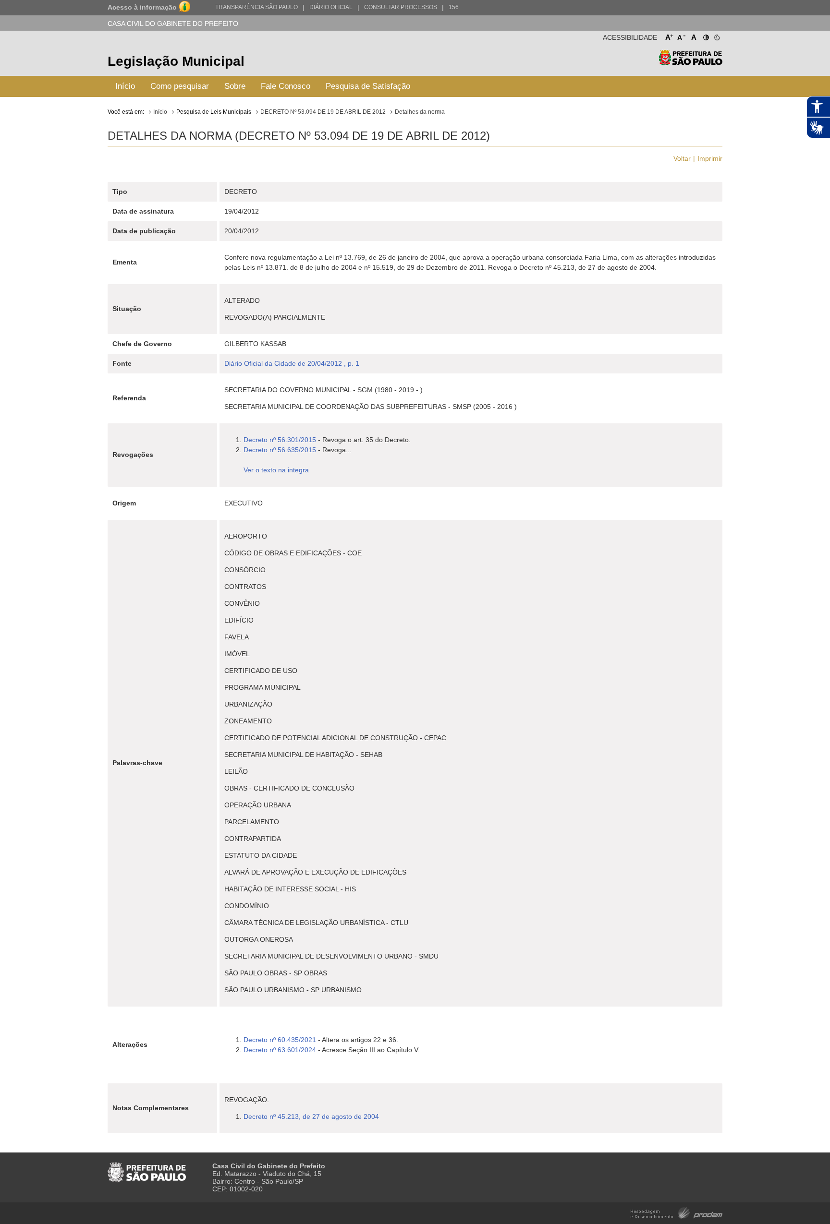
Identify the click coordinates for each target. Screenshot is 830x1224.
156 (454, 7)
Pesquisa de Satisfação (368, 86)
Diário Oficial (331, 7)
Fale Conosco (285, 86)
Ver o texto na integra (276, 470)
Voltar (682, 158)
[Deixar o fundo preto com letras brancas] (705, 35)
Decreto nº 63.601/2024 (280, 1050)
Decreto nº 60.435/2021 (280, 1040)
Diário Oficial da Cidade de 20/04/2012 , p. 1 (291, 363)
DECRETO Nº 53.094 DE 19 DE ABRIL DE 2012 (323, 111)
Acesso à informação (142, 7)
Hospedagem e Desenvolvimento (676, 1212)
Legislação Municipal (176, 61)
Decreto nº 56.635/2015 (280, 450)
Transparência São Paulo (256, 7)
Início (125, 86)
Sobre (234, 86)
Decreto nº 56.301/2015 (280, 440)
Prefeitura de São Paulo (690, 62)
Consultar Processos (400, 7)
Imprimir (709, 158)
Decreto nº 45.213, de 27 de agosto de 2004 (311, 1116)
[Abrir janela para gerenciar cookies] (716, 35)
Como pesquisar (179, 86)
